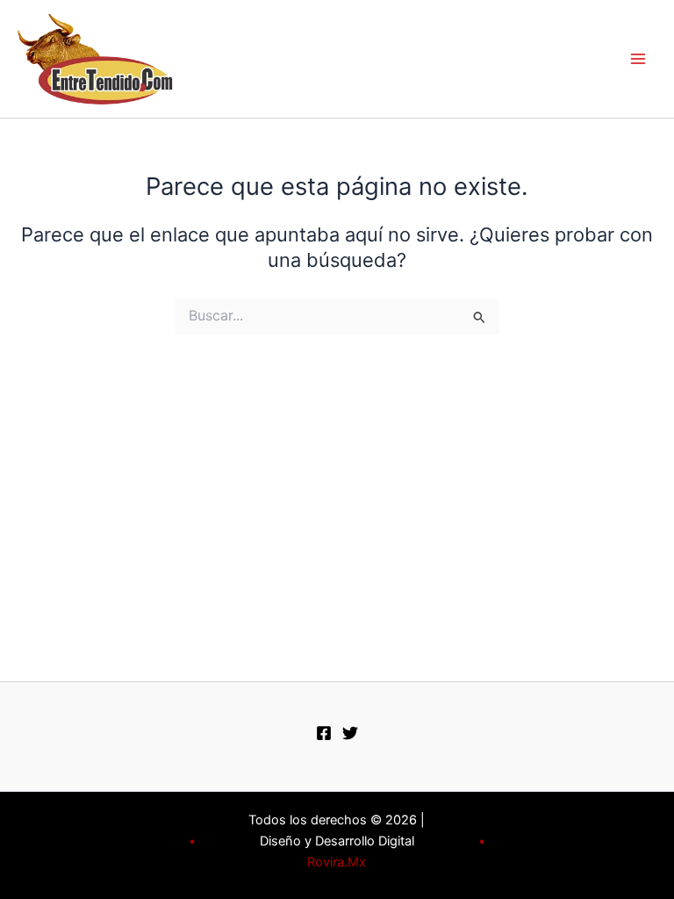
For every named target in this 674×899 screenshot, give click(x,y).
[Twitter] (350, 733)
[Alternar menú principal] (638, 58)
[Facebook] (324, 733)
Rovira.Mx (336, 862)
